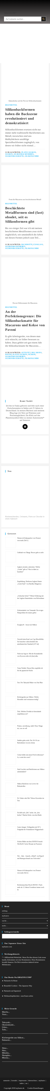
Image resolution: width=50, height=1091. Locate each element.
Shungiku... (7, 1055)
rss (26, 1083)
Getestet (26, 353)
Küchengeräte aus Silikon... (13, 1038)
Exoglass (38, 244)
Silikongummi (32, 156)
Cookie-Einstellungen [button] (35, 1088)
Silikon (9, 154)
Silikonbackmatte (14, 156)
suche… (5, 921)
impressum (23, 1080)
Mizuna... (6, 1058)
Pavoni (8, 354)
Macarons (36, 353)
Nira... (4, 1050)
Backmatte (27, 244)
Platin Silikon (28, 152)
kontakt (14, 1080)
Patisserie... (6, 1040)
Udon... (5, 1027)
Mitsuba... (6, 1053)
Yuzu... (5, 1014)
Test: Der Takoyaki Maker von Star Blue (30, 683)
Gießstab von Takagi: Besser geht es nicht (30, 552)
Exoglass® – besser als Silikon (27, 625)
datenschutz (32, 1080)
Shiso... (5, 1048)
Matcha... (6, 1012)
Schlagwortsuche (11, 932)
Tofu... (4, 1030)
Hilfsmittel (11, 105)
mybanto (5, 916)
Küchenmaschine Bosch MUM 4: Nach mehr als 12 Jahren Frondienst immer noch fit (30, 887)
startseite (6, 1080)
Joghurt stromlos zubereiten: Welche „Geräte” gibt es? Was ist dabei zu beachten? (28, 569)
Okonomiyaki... (8, 1025)
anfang (4, 911)
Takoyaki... (6, 1022)
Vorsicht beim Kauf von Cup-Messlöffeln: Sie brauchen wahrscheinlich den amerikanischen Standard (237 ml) (30, 641)
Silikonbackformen (24, 154)
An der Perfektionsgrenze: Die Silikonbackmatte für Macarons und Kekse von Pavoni (25, 321)
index (22, 1083)
